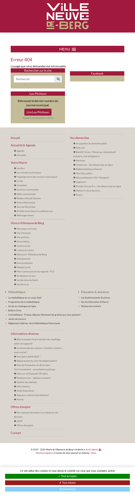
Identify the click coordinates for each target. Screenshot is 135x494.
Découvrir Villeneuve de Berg (32, 254)
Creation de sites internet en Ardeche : (72, 453)
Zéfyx (93, 453)
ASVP (20, 421)
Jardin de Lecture (17, 319)
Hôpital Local (23, 267)
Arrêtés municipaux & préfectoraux (35, 211)
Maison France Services (88, 190)
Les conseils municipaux (29, 172)
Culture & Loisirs (25, 250)
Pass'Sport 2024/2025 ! (28, 356)
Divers (79, 194)
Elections (80, 160)
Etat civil (80, 147)
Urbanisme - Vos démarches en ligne (94, 164)
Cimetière (22, 185)
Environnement (24, 263)
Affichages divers (25, 215)
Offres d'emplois (25, 425)
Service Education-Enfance (94, 301)
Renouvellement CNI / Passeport (92, 177)
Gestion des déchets (27, 382)
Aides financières (25, 390)
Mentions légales (44, 453)
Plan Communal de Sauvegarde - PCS (35, 271)
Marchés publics (84, 173)
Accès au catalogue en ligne (22, 306)
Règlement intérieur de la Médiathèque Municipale (34, 323)
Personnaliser (67, 489)
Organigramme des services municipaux (37, 176)
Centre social (23, 245)
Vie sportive (23, 237)
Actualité (21, 155)
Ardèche (79, 449)
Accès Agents (92, 449)
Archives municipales (28, 189)
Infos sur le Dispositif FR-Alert (32, 373)
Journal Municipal (26, 206)
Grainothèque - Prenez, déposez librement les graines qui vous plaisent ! (44, 314)
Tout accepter (68, 476)
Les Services (23, 284)
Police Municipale (26, 202)
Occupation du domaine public (91, 143)
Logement (81, 181)
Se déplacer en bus (26, 275)
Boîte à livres (14, 310)
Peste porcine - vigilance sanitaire (34, 377)
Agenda (20, 150)
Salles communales (26, 194)
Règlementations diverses (89, 169)
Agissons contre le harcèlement (33, 395)
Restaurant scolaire (91, 306)
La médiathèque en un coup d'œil (24, 297)
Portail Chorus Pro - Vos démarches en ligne (98, 186)
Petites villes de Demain (29, 198)
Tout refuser (68, 482)
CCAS (20, 181)
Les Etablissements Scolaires (95, 297)
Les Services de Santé (27, 280)
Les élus (21, 168)
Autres (20, 399)
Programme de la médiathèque (24, 301)
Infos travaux (23, 386)
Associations (23, 241)
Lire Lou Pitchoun (38, 112)
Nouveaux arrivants (27, 228)
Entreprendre (23, 258)
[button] (58, 79)
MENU (64, 49)
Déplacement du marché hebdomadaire (37, 360)
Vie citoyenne (24, 232)
